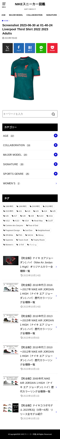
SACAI (30, 235)
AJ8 (24, 216)
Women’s (9, 245)
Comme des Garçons (14, 225)
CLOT (50, 221)
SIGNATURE (51, 15)
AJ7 (15, 216)
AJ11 (51, 216)
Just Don (28, 230)
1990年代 (23, 206)
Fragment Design (12, 230)
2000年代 (36, 206)
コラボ (21, 245)
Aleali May (38, 221)
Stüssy (41, 235)
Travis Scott (23, 240)
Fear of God (33, 225)
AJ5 (54, 211)
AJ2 (28, 211)
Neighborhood (44, 230)
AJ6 (7, 216)
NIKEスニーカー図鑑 (30, 4)
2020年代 (9, 211)
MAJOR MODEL (16, 15)
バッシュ (33, 245)
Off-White (9, 235)
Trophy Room (39, 240)
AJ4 (45, 211)
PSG (20, 235)
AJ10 (41, 216)
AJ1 (20, 211)
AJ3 (37, 211)
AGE (4, 15)
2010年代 (49, 206)
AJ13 (17, 221)
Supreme (9, 240)
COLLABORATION (34, 15)
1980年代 (9, 206)
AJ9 (32, 216)
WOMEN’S (11, 183)
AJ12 (7, 221)
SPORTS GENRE (16, 173)
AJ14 (26, 221)
